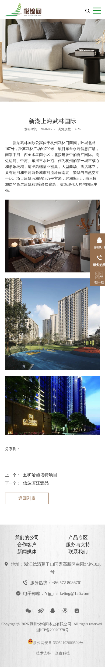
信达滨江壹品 (36, 483)
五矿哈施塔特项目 (40, 475)
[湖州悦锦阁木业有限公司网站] (27, 8)
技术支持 (43, 653)
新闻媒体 (27, 551)
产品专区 (78, 537)
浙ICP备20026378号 (52, 630)
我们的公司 (27, 537)
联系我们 (78, 551)
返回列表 (27, 498)
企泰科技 (62, 653)
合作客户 (27, 544)
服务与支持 (78, 544)
